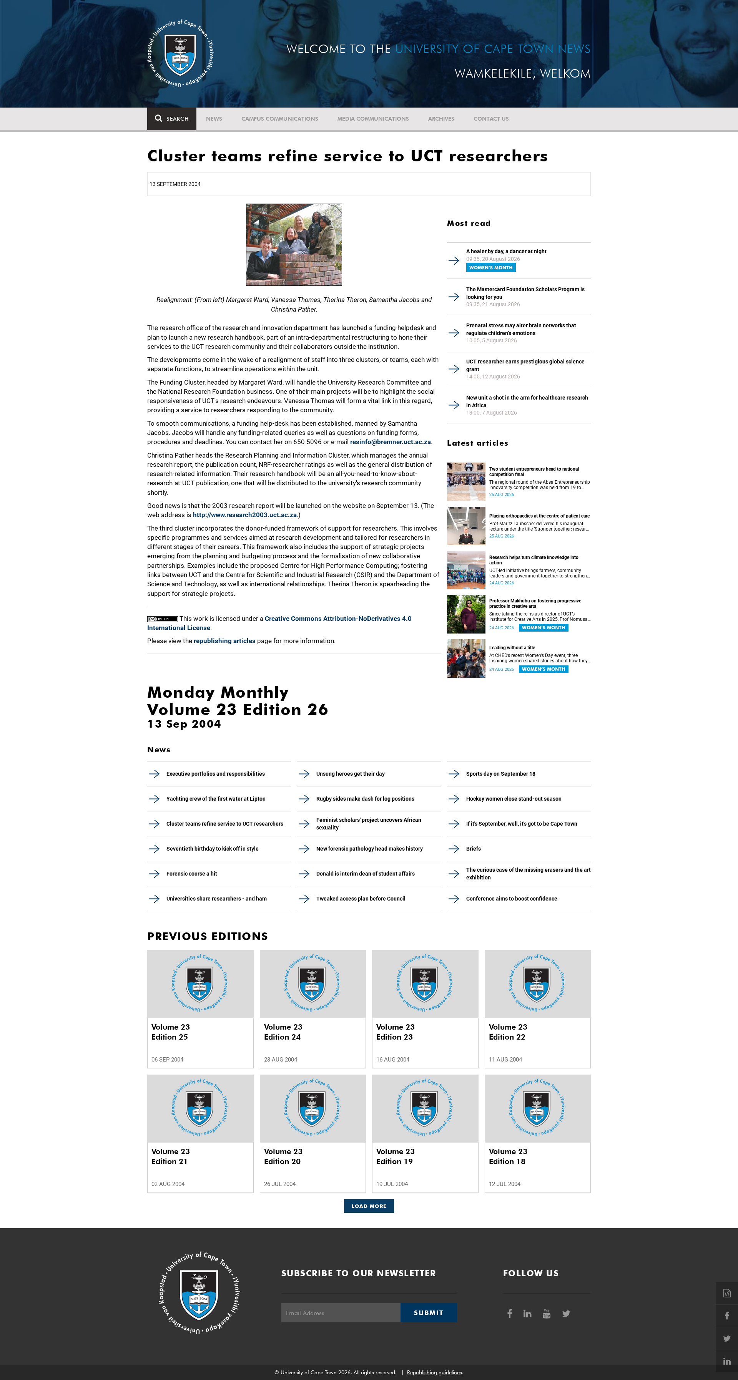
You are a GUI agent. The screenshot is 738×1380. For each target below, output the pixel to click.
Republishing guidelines (434, 1372)
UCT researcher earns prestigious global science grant (525, 365)
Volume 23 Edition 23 (395, 1032)
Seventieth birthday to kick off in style (212, 849)
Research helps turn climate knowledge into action (533, 560)
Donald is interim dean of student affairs (365, 874)
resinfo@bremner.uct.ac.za (390, 442)
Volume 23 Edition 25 (170, 1032)
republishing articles (225, 641)
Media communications (373, 119)
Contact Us (491, 119)
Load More (369, 1206)
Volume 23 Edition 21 (170, 1156)
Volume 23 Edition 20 (283, 1156)
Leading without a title (512, 647)
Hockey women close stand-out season (514, 799)
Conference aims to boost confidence (511, 899)
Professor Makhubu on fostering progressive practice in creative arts (535, 603)
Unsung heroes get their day (350, 774)
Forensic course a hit (191, 874)
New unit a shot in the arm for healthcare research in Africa (527, 401)
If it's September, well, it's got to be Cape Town (521, 824)
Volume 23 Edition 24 (283, 1032)
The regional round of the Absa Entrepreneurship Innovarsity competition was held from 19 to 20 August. (539, 484)
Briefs (473, 849)
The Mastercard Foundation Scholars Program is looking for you (525, 293)
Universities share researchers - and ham (216, 899)
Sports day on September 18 (500, 774)
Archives (441, 119)
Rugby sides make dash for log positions (365, 799)
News (214, 119)
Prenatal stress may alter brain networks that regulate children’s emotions (521, 329)
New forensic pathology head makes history (369, 849)
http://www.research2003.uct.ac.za (245, 515)
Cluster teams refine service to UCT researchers (224, 824)
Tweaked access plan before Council (361, 899)
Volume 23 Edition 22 (508, 1032)
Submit (428, 1313)
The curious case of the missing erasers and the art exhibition (528, 874)
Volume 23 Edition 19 (395, 1156)
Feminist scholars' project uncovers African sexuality (368, 824)
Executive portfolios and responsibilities (215, 774)
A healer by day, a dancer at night (506, 251)
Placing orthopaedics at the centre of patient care (539, 516)
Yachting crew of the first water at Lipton (216, 799)
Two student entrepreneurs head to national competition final (534, 471)
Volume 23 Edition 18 (508, 1156)
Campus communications (279, 119)
